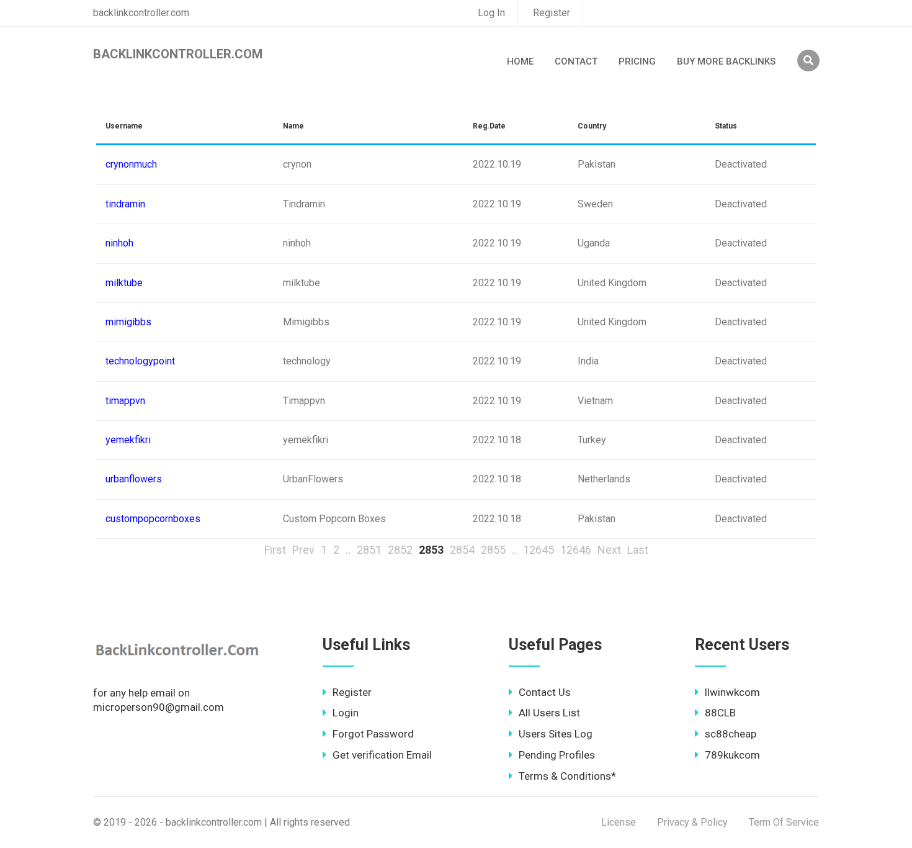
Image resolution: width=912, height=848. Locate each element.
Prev (303, 549)
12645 (538, 549)
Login (346, 712)
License (618, 822)
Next (609, 549)
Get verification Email (382, 755)
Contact (576, 61)
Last (637, 549)
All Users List (549, 712)
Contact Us (545, 692)
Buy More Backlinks (726, 61)
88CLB (720, 712)
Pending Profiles (557, 755)
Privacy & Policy (692, 822)
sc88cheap (730, 734)
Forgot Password (373, 734)
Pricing (637, 61)
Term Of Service (784, 822)
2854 (462, 549)
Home (520, 61)
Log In (491, 13)
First (275, 549)
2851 (369, 549)
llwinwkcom (732, 692)
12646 (575, 549)
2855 (493, 549)
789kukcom (732, 755)
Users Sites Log (555, 734)
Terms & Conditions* (567, 776)
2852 (400, 549)
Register (551, 13)
